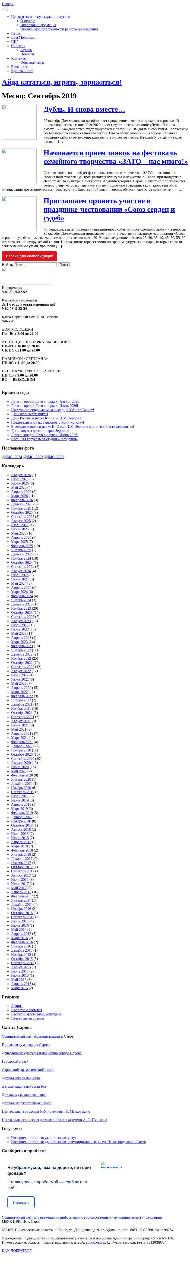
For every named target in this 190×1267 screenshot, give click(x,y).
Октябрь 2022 (22, 663)
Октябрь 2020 (22, 754)
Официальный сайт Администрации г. (32, 1036)
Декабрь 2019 (21, 784)
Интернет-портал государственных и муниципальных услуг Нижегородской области (78, 1142)
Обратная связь (32, 62)
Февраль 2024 (22, 596)
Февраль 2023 (22, 646)
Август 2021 (21, 721)
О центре (27, 21)
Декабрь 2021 (21, 704)
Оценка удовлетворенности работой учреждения (59, 29)
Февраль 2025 (22, 546)
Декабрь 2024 (21, 554)
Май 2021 (18, 729)
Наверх (7, 4)
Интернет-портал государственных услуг (43, 1138)
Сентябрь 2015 (22, 963)
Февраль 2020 (22, 775)
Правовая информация (38, 25)
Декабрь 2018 (21, 817)
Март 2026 (19, 496)
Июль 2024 (19, 575)
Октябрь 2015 (22, 959)
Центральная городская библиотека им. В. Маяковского (46, 1111)
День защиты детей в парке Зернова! (40, 431)
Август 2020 (21, 763)
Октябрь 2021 (22, 713)
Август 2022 (21, 671)
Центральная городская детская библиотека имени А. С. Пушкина (54, 1120)
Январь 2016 (21, 946)
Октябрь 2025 (22, 512)
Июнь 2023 (20, 629)
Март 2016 (19, 938)
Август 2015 (21, 967)
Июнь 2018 (20, 838)
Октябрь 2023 (22, 612)
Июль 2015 (19, 971)
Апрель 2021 (21, 733)
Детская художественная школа (26, 1103)
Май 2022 (18, 683)
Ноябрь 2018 (21, 821)
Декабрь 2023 (21, 604)
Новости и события (26, 1010)
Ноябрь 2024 (21, 558)
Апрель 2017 (21, 892)
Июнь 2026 (20, 483)
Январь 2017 (21, 900)
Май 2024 (18, 583)
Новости (27, 54)
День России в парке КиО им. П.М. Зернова (46, 418)
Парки (16, 33)
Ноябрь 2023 (21, 608)
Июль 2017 (19, 879)
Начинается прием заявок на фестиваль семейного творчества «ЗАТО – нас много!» (116, 157)
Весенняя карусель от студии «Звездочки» (44, 439)
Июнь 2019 (20, 800)
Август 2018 (21, 829)
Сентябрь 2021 (22, 717)
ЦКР (15, 42)
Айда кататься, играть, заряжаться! (62, 82)
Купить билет (22, 71)
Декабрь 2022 (21, 654)
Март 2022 (19, 692)
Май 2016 (18, 929)
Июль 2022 (19, 675)
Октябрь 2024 (22, 562)
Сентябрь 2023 (22, 617)
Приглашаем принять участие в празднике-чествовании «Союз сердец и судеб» (109, 209)
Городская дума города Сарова (26, 1045)
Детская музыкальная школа (24, 1095)
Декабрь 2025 (21, 504)
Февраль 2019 (22, 813)
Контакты (19, 58)
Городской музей (15, 1061)
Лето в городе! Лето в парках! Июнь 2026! (44, 435)
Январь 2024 (21, 600)
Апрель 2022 (21, 688)
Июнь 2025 (20, 529)
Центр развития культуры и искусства (41, 17)
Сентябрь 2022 (22, 667)
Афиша (26, 50)
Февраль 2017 (22, 896)
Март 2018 (19, 846)
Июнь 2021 (20, 725)
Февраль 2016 (22, 942)
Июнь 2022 (20, 679)
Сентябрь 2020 (22, 758)
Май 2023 (18, 633)
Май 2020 (18, 771)
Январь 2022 (21, 700)
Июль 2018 (19, 834)
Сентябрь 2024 (22, 567)
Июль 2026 (19, 479)
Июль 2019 (19, 796)
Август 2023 (21, 621)
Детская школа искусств (21, 1078)
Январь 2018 (21, 854)
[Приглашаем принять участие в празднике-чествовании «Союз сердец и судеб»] (19, 230)
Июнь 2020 (20, 767)
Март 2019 (19, 809)
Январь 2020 (21, 779)
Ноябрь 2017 (21, 863)
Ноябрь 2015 (21, 955)
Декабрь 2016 (21, 904)
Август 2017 (21, 875)
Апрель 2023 (21, 638)
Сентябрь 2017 (22, 871)
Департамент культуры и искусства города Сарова (42, 1053)
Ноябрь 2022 (21, 658)
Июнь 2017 (20, 884)
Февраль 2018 (22, 850)
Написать (21, 1202)
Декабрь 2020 (21, 746)
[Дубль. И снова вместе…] (19, 138)
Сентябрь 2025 (22, 517)
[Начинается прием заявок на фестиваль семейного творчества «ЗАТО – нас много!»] (19, 182)
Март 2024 (19, 592)
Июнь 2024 (20, 579)
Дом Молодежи (23, 37)
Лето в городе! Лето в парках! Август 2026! (45, 401)
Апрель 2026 (21, 492)
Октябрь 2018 (22, 825)
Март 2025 (19, 542)
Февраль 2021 (22, 742)
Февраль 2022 (22, 696)
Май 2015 (18, 980)
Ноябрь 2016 (21, 909)
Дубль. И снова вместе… (84, 109)
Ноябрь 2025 (21, 508)
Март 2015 (19, 988)
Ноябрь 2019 (21, 788)
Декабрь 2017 (21, 859)
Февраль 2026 (22, 500)
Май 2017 (18, 888)
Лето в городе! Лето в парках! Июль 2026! (44, 406)
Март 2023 (19, 642)
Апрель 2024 (21, 587)
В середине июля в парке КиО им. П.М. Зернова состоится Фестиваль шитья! (72, 426)
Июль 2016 (19, 921)
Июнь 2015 (20, 975)
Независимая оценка (27, 1018)
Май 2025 (18, 533)
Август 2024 (21, 571)
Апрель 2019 (21, 804)
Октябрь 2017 (22, 867)
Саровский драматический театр (28, 1070)
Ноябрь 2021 (21, 708)
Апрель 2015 (21, 984)
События (18, 46)
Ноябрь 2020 (21, 750)
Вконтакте (19, 67)
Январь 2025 (21, 550)
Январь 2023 (21, 650)
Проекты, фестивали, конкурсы (36, 1014)
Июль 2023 (19, 625)
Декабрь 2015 (21, 950)
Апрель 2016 (21, 934)
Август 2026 (21, 475)
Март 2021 (19, 738)
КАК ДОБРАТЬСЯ (17, 1251)
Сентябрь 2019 (22, 792)
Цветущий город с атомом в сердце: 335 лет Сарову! (52, 410)
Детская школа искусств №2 (24, 1086)
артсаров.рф (95, 1242)
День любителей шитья (29, 414)
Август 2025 (21, 521)
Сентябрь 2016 (22, 917)
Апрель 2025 (21, 537)
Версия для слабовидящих (29, 256)
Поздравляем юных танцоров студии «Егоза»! (47, 422)
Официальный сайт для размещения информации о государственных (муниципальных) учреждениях (82, 1217)
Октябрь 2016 (22, 913)
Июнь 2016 (20, 925)
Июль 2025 (19, 525)
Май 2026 (18, 487)
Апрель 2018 (21, 842)
